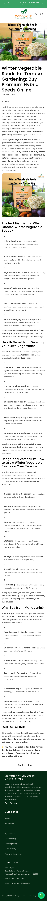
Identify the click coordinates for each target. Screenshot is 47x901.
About (7, 818)
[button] (4, 14)
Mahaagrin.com (24, 135)
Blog (6, 828)
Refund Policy (10, 849)
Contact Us (9, 823)
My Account (10, 833)
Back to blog (25, 765)
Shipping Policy (11, 844)
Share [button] (6, 101)
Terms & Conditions (13, 854)
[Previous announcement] (4, 3)
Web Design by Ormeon (37, 896)
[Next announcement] (42, 3)
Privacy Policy (10, 838)
